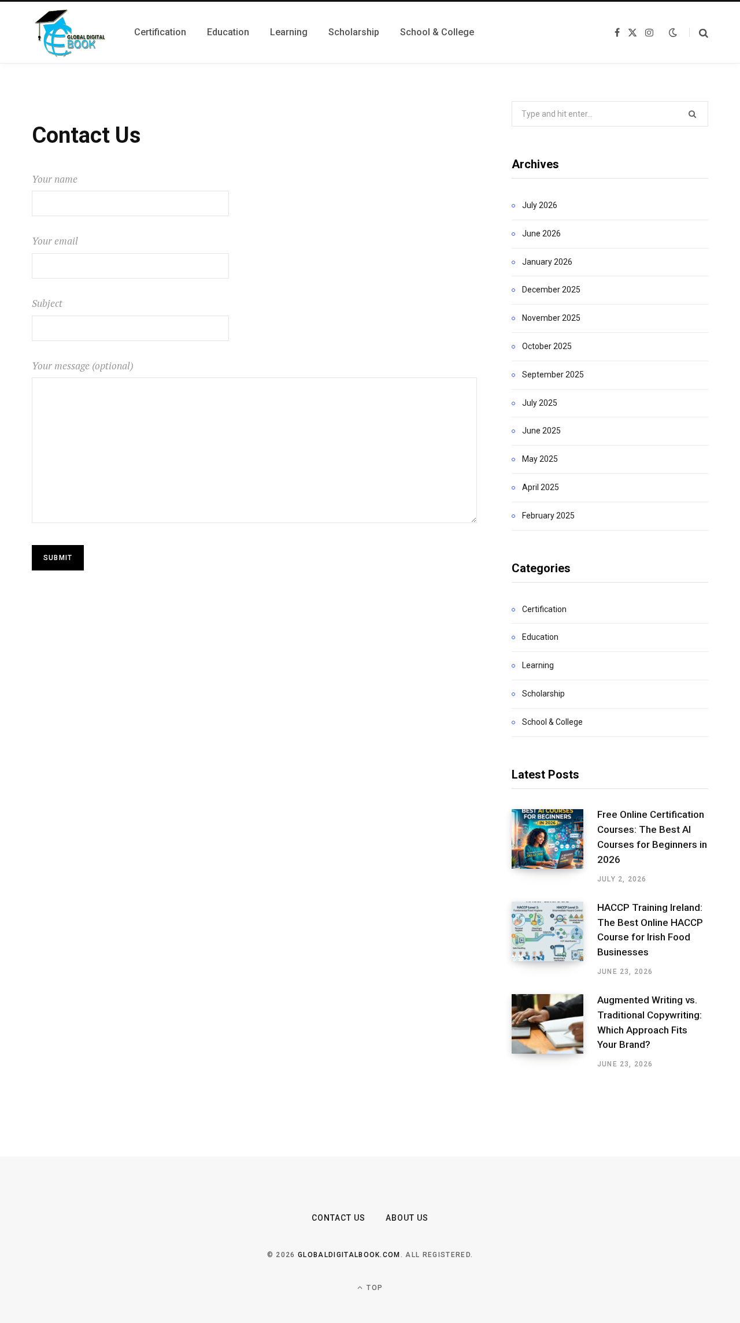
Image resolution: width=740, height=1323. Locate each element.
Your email (55, 240)
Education (540, 637)
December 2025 (551, 289)
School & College (552, 722)
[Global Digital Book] (69, 32)
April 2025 (540, 487)
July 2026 (539, 205)
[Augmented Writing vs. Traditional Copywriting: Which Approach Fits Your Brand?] (554, 1031)
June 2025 (541, 430)
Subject (47, 303)
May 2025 (540, 459)
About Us (407, 1217)
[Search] (698, 33)
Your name (54, 179)
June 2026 (541, 233)
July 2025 (539, 402)
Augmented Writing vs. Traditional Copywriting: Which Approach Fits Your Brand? (649, 1022)
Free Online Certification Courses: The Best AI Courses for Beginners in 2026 (652, 837)
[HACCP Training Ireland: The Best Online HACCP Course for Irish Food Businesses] (554, 939)
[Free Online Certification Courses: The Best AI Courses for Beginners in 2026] (554, 846)
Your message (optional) (83, 365)
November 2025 (551, 318)
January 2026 (547, 261)
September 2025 (553, 374)
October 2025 (547, 346)
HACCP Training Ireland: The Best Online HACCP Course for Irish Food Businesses (650, 930)
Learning (538, 665)
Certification (544, 609)
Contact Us (339, 1217)
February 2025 (548, 515)
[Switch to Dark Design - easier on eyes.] (673, 32)
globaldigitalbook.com (349, 1255)
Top (373, 1288)
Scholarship (543, 693)
